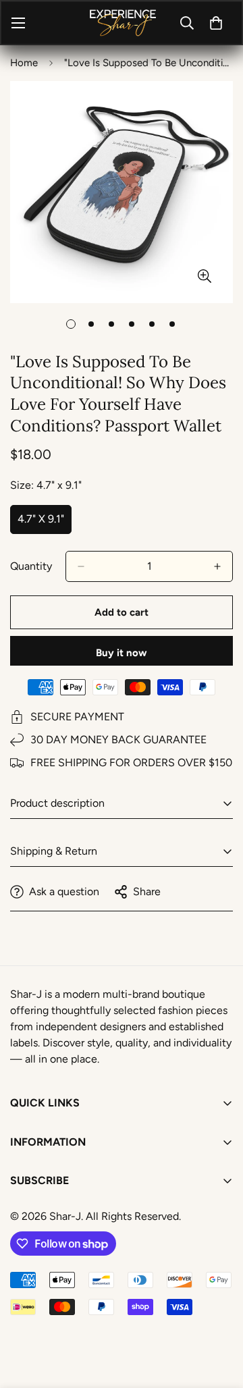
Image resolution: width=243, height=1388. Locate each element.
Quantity (31, 566)
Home (24, 63)
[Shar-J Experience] (121, 22)
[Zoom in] (204, 276)
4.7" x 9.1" (45, 523)
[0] (216, 22)
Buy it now (121, 653)
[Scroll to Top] (218, 1316)
